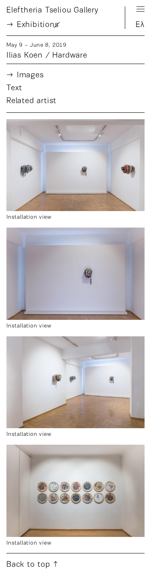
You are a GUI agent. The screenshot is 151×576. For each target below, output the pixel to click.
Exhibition (38, 25)
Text (14, 88)
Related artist (31, 101)
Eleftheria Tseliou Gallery (52, 10)
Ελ (140, 25)
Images (30, 75)
